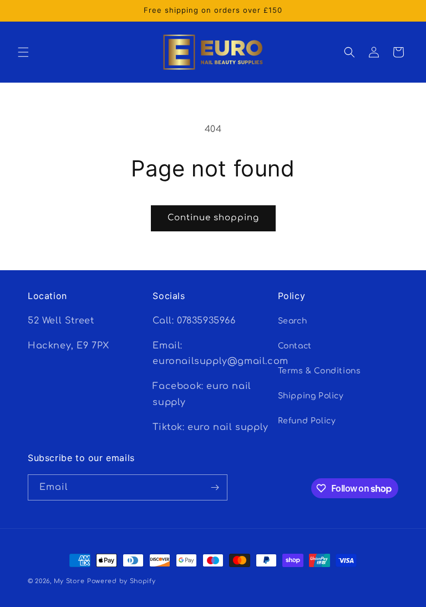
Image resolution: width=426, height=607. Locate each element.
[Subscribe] (214, 487)
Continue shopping (213, 217)
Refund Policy (307, 421)
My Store (69, 581)
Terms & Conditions (319, 371)
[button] (23, 52)
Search (292, 321)
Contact (295, 346)
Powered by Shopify (121, 581)
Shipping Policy (311, 396)
